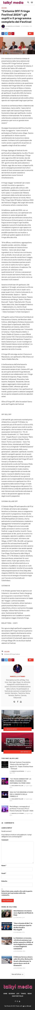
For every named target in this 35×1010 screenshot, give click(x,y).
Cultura (4, 7)
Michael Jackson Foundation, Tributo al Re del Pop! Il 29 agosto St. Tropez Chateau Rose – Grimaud (21, 765)
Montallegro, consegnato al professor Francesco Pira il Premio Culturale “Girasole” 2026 (21, 809)
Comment (4, 840)
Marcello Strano (13, 26)
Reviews (12, 993)
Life (17, 993)
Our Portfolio (17, 996)
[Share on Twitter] (6, 33)
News (30, 993)
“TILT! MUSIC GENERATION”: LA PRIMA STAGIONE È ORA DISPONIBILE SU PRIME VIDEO (20, 781)
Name (3, 865)
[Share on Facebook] (2, 33)
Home (5, 993)
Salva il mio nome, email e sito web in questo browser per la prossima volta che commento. (16, 893)
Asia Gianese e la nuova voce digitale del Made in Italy (23, 913)
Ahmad (29, 1006)
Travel (23, 993)
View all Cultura (16, 974)
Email (3, 873)
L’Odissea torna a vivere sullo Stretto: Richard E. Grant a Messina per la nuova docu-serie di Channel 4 (23, 961)
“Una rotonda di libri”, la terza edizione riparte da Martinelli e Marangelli (23, 926)
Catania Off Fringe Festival (12, 654)
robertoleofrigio (17, 771)
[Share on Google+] (9, 33)
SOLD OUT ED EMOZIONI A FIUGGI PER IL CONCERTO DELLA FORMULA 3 (21, 794)
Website (4, 881)
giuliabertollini (17, 785)
